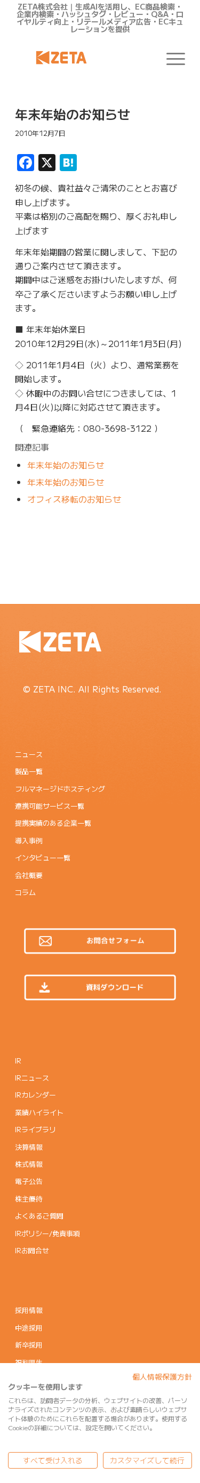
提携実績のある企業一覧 (53, 823)
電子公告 (29, 1181)
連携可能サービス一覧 (49, 806)
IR (18, 1060)
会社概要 (29, 875)
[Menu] (170, 57)
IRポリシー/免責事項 (47, 1233)
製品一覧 (29, 771)
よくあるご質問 (39, 1216)
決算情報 (29, 1147)
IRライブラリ (35, 1129)
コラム (25, 892)
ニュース (29, 754)
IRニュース (32, 1078)
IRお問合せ (32, 1250)
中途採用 (29, 1328)
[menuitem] (170, 57)
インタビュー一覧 (42, 857)
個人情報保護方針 (162, 1376)
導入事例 (29, 840)
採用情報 (29, 1310)
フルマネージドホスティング (60, 789)
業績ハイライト (39, 1112)
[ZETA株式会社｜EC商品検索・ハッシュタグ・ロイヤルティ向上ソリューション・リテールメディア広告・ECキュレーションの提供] (83, 57)
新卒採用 (29, 1345)
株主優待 (29, 1199)
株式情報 (29, 1164)
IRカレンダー (35, 1095)
